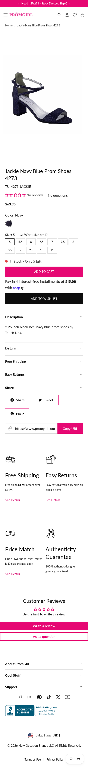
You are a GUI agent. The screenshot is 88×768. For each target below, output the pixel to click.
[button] (5, 15)
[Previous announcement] (18, 3)
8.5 (10, 250)
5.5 (20, 242)
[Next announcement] (69, 3)
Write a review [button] (44, 626)
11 (52, 250)
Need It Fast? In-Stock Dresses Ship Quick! (47, 3)
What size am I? (36, 234)
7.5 (63, 242)
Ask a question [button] (44, 636)
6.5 (42, 242)
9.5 (31, 250)
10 (41, 250)
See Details (12, 500)
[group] (44, 95)
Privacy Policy (55, 759)
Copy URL (70, 428)
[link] (67, 15)
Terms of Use (33, 759)
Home (9, 25)
